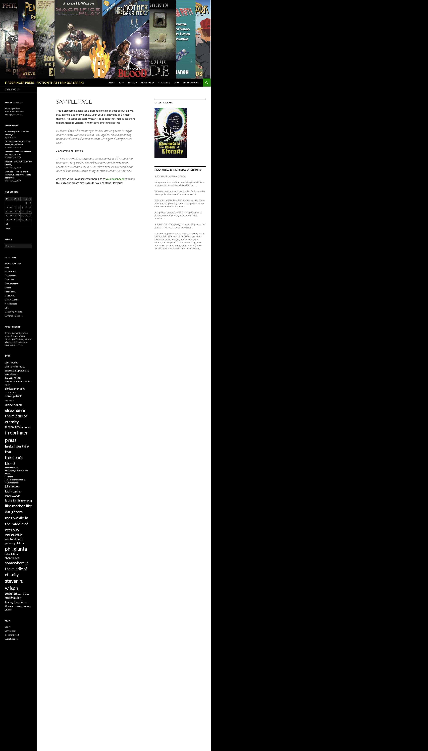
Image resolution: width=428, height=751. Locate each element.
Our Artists (164, 82)
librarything (26, 500)
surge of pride (23, 594)
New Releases (11, 303)
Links (176, 82)
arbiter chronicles (15, 366)
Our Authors (147, 82)
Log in (7, 626)
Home (112, 82)
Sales (7, 307)
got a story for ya (12, 468)
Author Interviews (13, 263)
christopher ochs (15, 388)
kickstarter (13, 491)
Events (8, 287)
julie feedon (12, 486)
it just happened (11, 483)
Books (131, 82)
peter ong (10, 543)
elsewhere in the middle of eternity (16, 416)
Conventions (10, 275)
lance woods (12, 496)
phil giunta (16, 549)
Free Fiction (10, 291)
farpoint (25, 426)
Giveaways (9, 295)
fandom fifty (12, 427)
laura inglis (12, 500)
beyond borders (11, 374)
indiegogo (9, 477)
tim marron (11, 606)
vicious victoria (24, 606)
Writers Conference (13, 316)
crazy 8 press (10, 392)
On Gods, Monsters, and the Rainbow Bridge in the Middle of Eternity (18, 174)
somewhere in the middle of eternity (17, 568)
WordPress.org (11, 639)
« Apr (8, 228)
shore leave (12, 558)
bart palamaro (21, 370)
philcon (20, 543)
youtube (8, 610)
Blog (121, 82)
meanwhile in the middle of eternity (16, 523)
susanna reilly (13, 597)
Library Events (11, 299)
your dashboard (115, 178)
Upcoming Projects (13, 311)
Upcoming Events (191, 82)
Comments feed (12, 635)
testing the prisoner (17, 602)
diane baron (13, 405)
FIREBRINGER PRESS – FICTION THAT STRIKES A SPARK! (44, 82)
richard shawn (11, 554)
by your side (13, 378)
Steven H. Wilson (18, 336)
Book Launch (11, 271)
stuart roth (11, 593)
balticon (9, 370)
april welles (11, 362)
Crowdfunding (11, 283)
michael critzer (13, 534)
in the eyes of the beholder (15, 480)
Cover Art (9, 279)
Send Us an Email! (13, 90)
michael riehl (14, 539)
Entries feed (10, 631)
